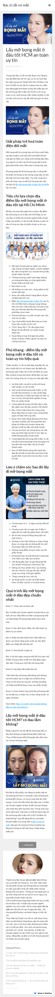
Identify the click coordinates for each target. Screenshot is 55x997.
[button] (50, 5)
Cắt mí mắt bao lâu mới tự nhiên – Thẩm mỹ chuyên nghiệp (25, 966)
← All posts (27, 844)
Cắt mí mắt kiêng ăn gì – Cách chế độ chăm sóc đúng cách (27, 982)
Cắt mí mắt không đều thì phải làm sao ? (24, 960)
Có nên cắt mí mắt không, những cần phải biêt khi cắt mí (27, 954)
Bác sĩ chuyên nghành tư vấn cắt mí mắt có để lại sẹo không (27, 974)
